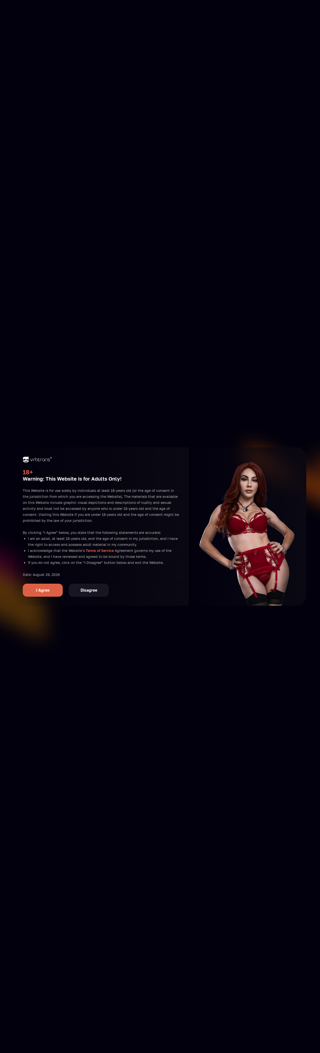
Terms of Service (100, 550)
